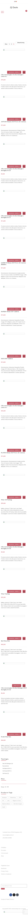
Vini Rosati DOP (6, 771)
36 (13, 44)
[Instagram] (14, 894)
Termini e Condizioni (6, 874)
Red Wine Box (5, 641)
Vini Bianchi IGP (6, 768)
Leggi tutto (17, 685)
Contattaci (3, 847)
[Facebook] (10, 894)
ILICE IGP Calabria (7, 358)
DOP (20, 797)
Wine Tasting (5, 594)
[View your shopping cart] (25, 12)
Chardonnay (13, 797)
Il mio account (4, 853)
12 (9, 44)
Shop (2, 856)
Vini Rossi (5, 773)
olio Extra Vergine (17, 804)
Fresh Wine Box (6, 737)
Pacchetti (5, 766)
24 (11, 44)
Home (12, 27)
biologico (4, 797)
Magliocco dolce (17, 800)
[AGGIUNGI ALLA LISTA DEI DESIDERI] (24, 72)
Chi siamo (3, 850)
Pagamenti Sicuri (5, 865)
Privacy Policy (4, 871)
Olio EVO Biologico (7, 763)
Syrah (3, 807)
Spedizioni (3, 868)
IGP (3, 800)
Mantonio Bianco (6, 804)
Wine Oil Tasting (6, 500)
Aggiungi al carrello (14, 72)
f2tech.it (12, 899)
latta (8, 800)
